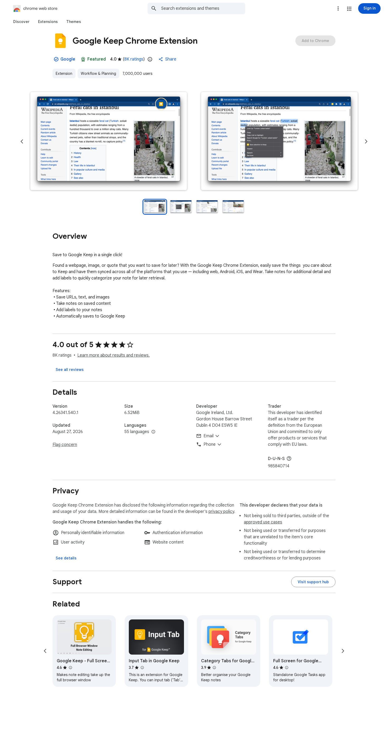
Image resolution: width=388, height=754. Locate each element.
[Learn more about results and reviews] (289, 458)
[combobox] (203, 8)
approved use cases (263, 522)
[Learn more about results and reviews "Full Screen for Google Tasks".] (286, 667)
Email (209, 436)
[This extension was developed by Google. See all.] (56, 59)
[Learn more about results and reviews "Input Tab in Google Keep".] (142, 667)
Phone (210, 444)
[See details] (66, 558)
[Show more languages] (153, 432)
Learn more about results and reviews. (113, 355)
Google (67, 59)
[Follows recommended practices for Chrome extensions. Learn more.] (83, 59)
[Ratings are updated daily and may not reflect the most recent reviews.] (150, 59)
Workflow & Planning (98, 73)
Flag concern (65, 444)
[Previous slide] (22, 141)
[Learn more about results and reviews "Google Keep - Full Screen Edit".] (70, 667)
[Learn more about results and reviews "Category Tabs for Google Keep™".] (214, 667)
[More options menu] (338, 8)
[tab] (21, 21)
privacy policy (221, 511)
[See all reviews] (70, 369)
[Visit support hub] (313, 582)
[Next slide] (366, 141)
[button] (349, 8)
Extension (64, 73)
